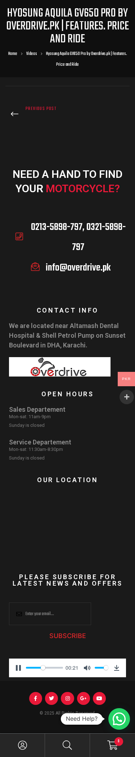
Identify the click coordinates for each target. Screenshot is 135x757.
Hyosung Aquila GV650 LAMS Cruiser (34, 115)
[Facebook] (35, 698)
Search (67, 745)
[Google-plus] (83, 698)
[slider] (44, 667)
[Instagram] (67, 698)
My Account (22, 745)
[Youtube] (99, 698)
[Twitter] (51, 698)
